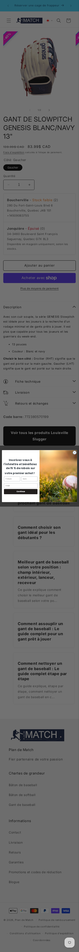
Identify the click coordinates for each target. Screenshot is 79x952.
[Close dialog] (74, 452)
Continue (20, 491)
